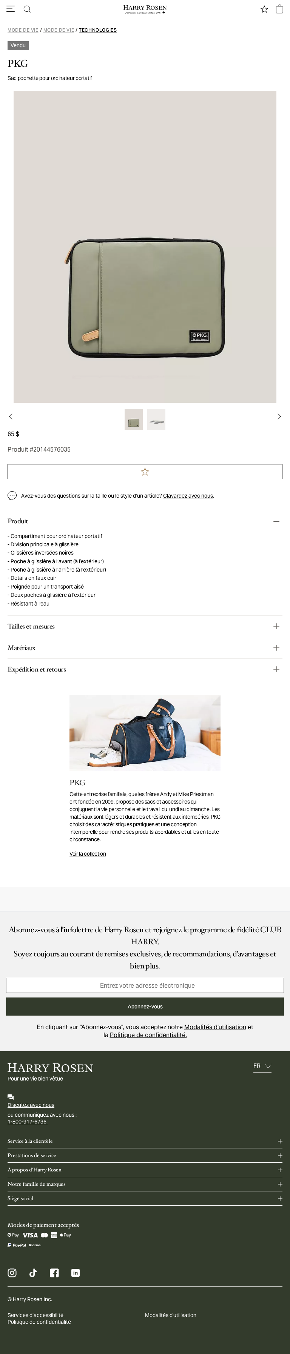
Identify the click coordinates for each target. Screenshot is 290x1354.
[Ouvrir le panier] (279, 9)
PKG (18, 63)
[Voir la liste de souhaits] (264, 9)
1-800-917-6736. (28, 1121)
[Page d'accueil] (145, 9)
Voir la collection (87, 853)
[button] (11, 9)
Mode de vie (23, 30)
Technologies (98, 30)
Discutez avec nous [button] (31, 1105)
